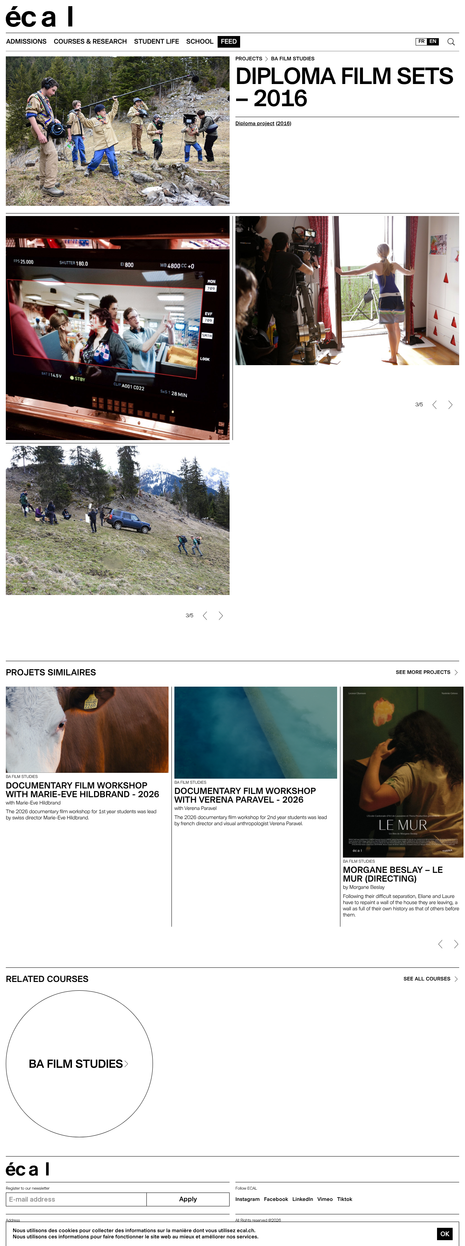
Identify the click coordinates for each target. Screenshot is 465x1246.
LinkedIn (302, 1199)
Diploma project (254, 124)
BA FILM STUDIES (293, 59)
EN (432, 41)
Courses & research (90, 41)
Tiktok (344, 1199)
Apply (188, 1199)
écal (27, 1169)
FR (421, 41)
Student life (156, 41)
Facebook (276, 1199)
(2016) (283, 124)
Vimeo (325, 1199)
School (200, 41)
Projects (248, 59)
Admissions (26, 41)
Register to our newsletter (27, 1188)
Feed (229, 41)
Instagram (247, 1199)
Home (39, 16)
